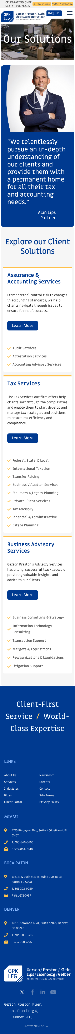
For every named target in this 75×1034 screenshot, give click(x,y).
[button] (70, 13)
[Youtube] (53, 992)
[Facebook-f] (32, 992)
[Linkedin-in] (43, 992)
